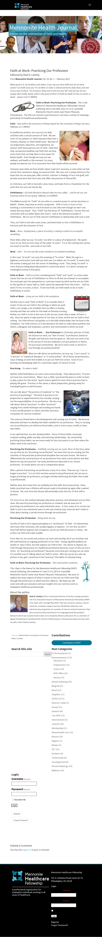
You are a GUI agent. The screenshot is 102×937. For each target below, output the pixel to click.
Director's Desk (59, 702)
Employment (59, 664)
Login (14, 805)
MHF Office (58, 673)
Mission (55, 736)
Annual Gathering (60, 681)
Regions (55, 740)
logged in (26, 849)
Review (55, 745)
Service (56, 677)
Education (58, 660)
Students (56, 753)
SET (53, 749)
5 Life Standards (59, 653)
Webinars (56, 770)
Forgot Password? (21, 820)
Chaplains (56, 694)
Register (17, 813)
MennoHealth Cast (60, 732)
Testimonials (58, 757)
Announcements (59, 657)
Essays (55, 707)
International (58, 719)
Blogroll (55, 685)
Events (56, 669)
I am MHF (56, 715)
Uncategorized (58, 762)
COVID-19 (56, 698)
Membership (57, 728)
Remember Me (20, 800)
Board (54, 690)
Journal (55, 723)
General (55, 711)
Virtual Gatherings (60, 766)
